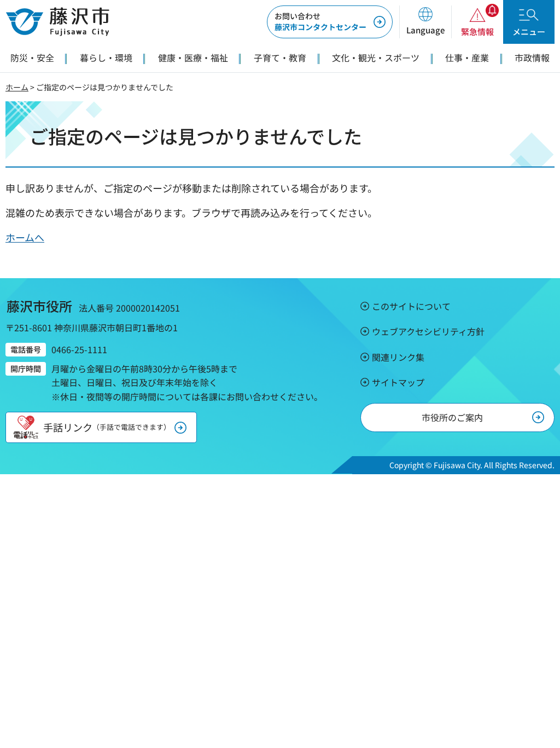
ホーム (16, 87)
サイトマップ (398, 382)
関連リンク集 (398, 357)
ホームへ (24, 237)
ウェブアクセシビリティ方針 (428, 331)
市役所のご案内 (452, 417)
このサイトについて (411, 306)
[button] (425, 22)
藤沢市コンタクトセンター (320, 21)
